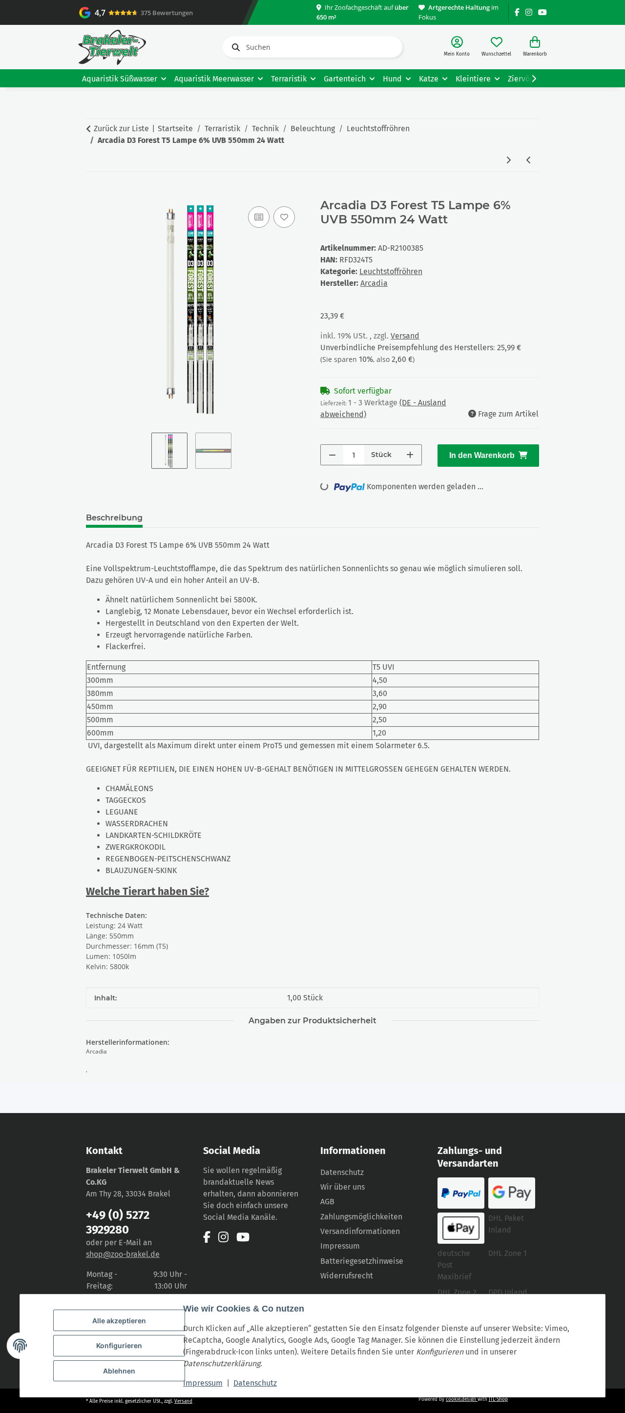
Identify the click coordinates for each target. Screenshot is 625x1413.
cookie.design (462, 1399)
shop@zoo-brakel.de (123, 1254)
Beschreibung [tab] (114, 517)
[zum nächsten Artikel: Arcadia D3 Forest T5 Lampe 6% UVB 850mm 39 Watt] (508, 160)
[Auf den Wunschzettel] (284, 217)
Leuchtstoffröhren (390, 271)
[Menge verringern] (332, 455)
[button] (457, 47)
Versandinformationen (360, 1231)
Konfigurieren (119, 1345)
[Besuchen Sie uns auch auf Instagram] (528, 12)
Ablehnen (119, 1371)
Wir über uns (342, 1187)
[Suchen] (234, 47)
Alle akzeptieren (119, 1320)
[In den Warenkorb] (94, 193)
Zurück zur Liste (121, 128)
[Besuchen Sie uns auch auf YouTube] (542, 12)
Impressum (203, 1383)
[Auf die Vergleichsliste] (259, 217)
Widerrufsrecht (346, 1275)
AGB (327, 1201)
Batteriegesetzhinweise (361, 1261)
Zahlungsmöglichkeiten (361, 1216)
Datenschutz (255, 1383)
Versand (405, 335)
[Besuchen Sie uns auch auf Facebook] (517, 12)
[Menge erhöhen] (409, 455)
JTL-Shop (498, 1399)
